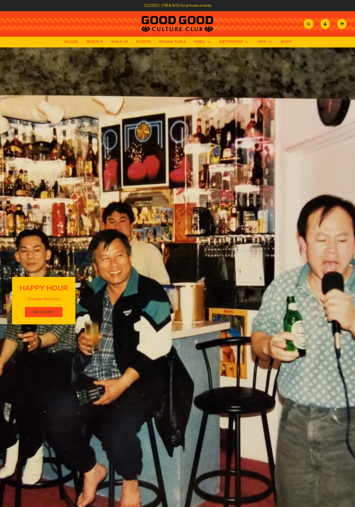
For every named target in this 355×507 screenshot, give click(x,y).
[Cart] (342, 24)
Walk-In (119, 41)
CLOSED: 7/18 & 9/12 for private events (177, 5)
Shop (286, 41)
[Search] (308, 24)
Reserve (94, 41)
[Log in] (325, 24)
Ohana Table (172, 41)
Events (143, 41)
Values (71, 41)
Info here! (43, 312)
